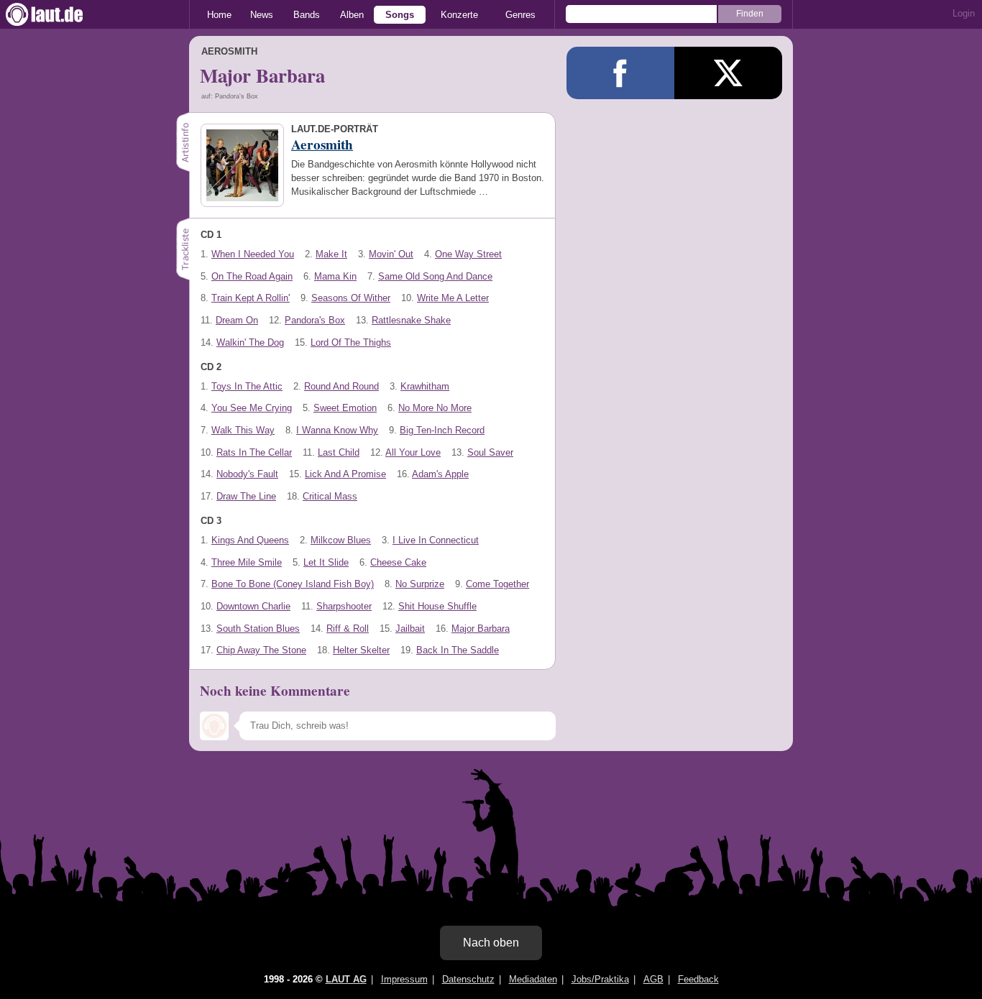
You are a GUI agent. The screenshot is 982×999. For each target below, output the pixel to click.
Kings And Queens (250, 540)
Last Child (338, 452)
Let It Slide (326, 562)
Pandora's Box (315, 320)
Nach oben (491, 942)
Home (219, 14)
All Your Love (413, 452)
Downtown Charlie (253, 606)
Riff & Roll (347, 628)
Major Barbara (480, 628)
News (261, 14)
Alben (352, 14)
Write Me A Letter (453, 298)
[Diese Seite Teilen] (620, 73)
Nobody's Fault (247, 474)
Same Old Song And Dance (435, 276)
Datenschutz (468, 979)
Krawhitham (424, 386)
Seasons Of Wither (350, 298)
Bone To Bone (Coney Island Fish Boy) (292, 584)
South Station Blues (258, 628)
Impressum (404, 979)
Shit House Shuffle (437, 606)
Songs (399, 14)
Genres (520, 14)
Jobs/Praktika (600, 979)
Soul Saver (490, 452)
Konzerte (459, 14)
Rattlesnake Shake (411, 320)
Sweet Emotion (345, 407)
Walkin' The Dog (250, 342)
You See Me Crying (251, 407)
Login (964, 13)
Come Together (497, 584)
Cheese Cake (398, 562)
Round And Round (341, 386)
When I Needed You (252, 254)
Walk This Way (243, 430)
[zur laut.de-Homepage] (57, 14)
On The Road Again (252, 276)
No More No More (435, 407)
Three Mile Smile (246, 562)
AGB (653, 979)
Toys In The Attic (247, 386)
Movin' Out (391, 254)
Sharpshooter (344, 606)
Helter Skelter (361, 650)
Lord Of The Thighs (351, 342)
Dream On (237, 320)
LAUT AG (346, 979)
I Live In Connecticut (436, 540)
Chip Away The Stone (261, 650)
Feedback (698, 979)
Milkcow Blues (341, 540)
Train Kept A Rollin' (250, 298)
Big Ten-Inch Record (442, 430)
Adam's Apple (440, 474)
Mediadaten (533, 979)
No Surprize (419, 584)
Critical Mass (330, 496)
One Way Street (468, 254)
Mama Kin (335, 276)
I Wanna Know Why (337, 430)
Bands (306, 14)
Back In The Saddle (457, 650)
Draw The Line (246, 496)
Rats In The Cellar (254, 452)
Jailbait (410, 628)
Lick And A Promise (345, 474)
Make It (331, 254)
